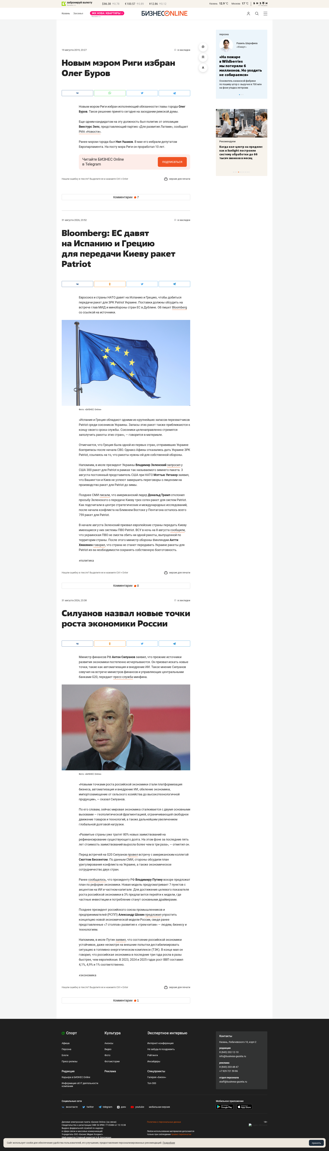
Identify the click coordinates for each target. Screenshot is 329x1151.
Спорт (71, 1033)
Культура (113, 1033)
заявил (121, 939)
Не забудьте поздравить (161, 1049)
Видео (108, 1049)
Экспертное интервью (167, 1033)
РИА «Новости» (90, 131)
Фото (107, 1055)
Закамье (78, 13)
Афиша (66, 1043)
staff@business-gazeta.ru (233, 1081)
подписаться (172, 162)
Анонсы (109, 1043)
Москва (235, 3)
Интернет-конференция (160, 1043)
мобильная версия (159, 1107)
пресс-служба (123, 677)
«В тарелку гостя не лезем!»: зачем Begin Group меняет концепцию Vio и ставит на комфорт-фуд (240, 152)
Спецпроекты (156, 1071)
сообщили (177, 530)
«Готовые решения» (247, 46)
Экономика (87, 975)
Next (263, 94)
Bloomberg (179, 307)
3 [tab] (242, 94)
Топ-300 (151, 1083)
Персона (66, 1049)
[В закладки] (203, 57)
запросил (173, 465)
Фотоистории (112, 1061)
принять (316, 1143)
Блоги (65, 1055)
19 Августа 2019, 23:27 (74, 50)
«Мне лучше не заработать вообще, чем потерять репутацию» (240, 64)
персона (224, 34)
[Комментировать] (203, 47)
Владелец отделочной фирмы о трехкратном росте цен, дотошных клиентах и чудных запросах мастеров (241, 80)
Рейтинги (152, 1055)
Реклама (110, 1071)
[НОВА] (107, 14)
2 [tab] (241, 94)
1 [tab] (239, 94)
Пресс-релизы (69, 1061)
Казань (213, 3)
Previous (220, 94)
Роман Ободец (244, 43)
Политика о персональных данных (164, 1122)
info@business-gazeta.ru (232, 1056)
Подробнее (169, 1142)
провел (133, 854)
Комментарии (126, 197)
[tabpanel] (241, 61)
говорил (99, 545)
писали (105, 495)
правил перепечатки (181, 1134)
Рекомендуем (227, 141)
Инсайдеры (153, 1061)
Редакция (68, 1071)
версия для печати (179, 178)
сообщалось (97, 879)
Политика (86, 560)
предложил (153, 914)
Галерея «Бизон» (156, 1077)
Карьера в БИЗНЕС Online (76, 1077)
